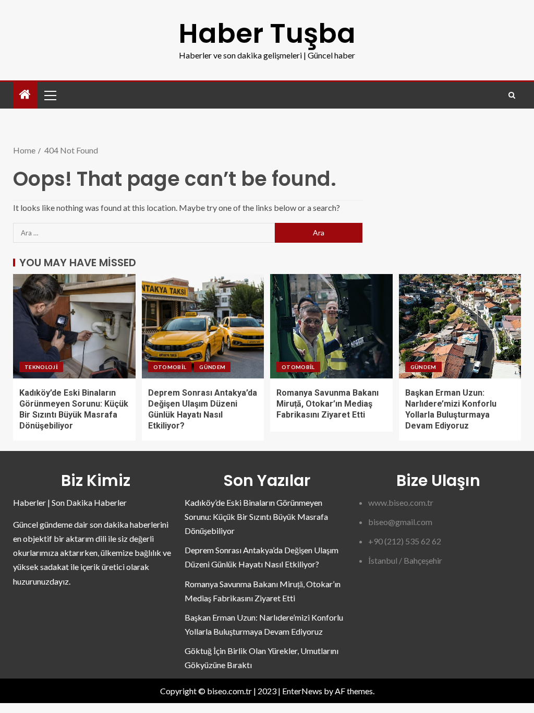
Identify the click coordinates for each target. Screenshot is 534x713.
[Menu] (49, 95)
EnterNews (302, 691)
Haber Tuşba (267, 33)
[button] (49, 95)
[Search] (511, 95)
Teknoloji (41, 367)
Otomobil (170, 367)
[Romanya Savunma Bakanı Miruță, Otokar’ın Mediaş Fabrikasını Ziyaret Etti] (331, 326)
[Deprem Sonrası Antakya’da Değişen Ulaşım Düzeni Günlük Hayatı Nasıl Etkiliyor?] (203, 326)
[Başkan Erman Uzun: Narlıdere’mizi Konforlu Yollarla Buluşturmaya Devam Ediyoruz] (460, 326)
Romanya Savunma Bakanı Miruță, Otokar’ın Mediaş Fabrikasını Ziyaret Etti (327, 404)
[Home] (25, 94)
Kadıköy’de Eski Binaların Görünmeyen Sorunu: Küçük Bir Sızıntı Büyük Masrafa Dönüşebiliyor (256, 516)
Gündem (212, 367)
